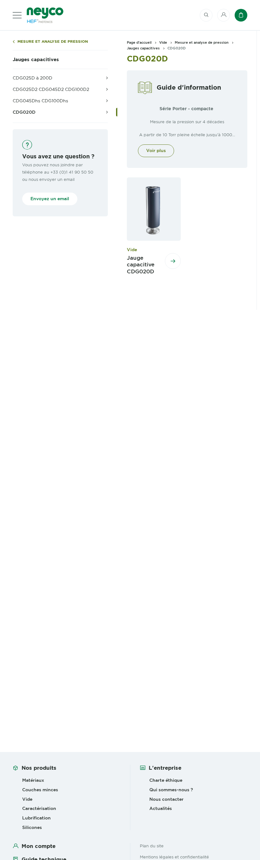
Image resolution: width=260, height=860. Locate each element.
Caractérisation (39, 808)
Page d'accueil (139, 42)
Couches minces (40, 790)
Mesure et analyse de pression (52, 42)
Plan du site (152, 845)
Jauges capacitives (36, 59)
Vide (163, 42)
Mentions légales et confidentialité (174, 856)
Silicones (32, 827)
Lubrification (36, 818)
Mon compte (38, 846)
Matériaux (33, 780)
